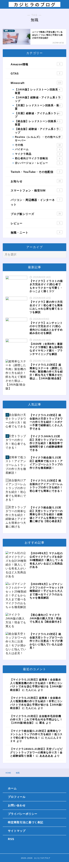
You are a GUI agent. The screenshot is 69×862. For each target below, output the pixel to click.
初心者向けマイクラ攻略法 (37, 158)
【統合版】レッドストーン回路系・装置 (37, 123)
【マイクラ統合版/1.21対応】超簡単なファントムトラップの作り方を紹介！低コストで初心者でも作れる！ (36, 734)
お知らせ (36, 181)
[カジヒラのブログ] (34, 5)
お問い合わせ (17, 805)
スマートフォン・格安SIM (35, 190)
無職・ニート (35, 232)
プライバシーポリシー (22, 813)
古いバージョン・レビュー (37, 163)
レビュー (35, 223)
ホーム (12, 788)
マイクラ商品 (37, 154)
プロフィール (17, 796)
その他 (38, 145)
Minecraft (36, 82)
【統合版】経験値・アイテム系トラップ (38, 131)
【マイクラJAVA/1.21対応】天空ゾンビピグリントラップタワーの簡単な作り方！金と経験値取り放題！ (36, 752)
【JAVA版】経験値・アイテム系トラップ (38, 99)
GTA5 (35, 73)
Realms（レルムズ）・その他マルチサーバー (38, 139)
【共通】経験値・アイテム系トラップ (37, 115)
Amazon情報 (35, 64)
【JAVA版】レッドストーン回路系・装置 (38, 91)
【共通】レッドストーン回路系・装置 (38, 107)
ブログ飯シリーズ (36, 213)
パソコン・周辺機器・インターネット (35, 202)
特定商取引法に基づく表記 (25, 822)
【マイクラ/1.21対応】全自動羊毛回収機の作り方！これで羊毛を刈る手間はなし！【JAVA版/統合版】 (36, 719)
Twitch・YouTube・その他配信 (35, 171)
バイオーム (37, 149)
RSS (11, 839)
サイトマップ (17, 830)
